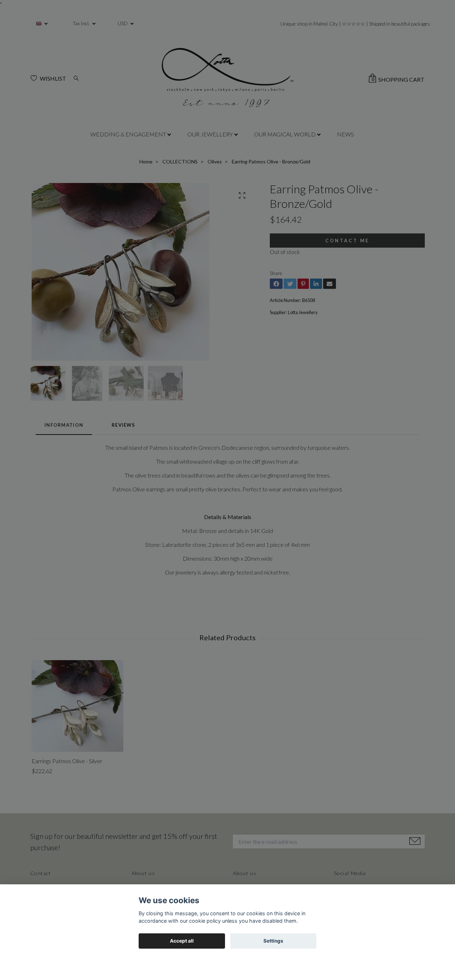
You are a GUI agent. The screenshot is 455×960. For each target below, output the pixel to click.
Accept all (182, 941)
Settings (273, 941)
